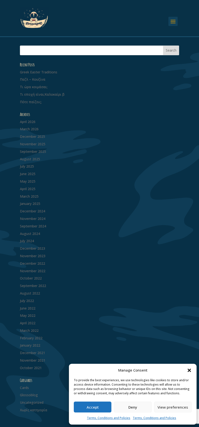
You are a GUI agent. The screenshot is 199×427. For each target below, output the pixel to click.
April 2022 (27, 323)
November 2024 (32, 218)
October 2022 (31, 278)
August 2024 (30, 233)
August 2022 (30, 293)
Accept (93, 407)
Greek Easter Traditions (38, 72)
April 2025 (27, 188)
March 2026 (29, 129)
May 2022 (27, 315)
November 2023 (32, 256)
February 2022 (31, 338)
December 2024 (32, 211)
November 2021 (32, 360)
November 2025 (32, 144)
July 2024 (27, 241)
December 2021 (32, 352)
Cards (24, 387)
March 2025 (29, 196)
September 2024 (33, 226)
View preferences (173, 407)
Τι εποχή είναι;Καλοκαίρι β (42, 94)
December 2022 (32, 263)
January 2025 (30, 203)
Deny (132, 407)
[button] (189, 370)
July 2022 (27, 300)
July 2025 (27, 166)
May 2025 (27, 181)
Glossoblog (29, 395)
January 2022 (30, 345)
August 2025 (30, 159)
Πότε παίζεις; (31, 102)
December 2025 (32, 136)
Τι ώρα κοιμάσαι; (34, 87)
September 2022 (33, 285)
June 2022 (27, 308)
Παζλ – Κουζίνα (32, 79)
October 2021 (31, 367)
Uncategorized (31, 402)
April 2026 (27, 121)
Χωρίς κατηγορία (33, 410)
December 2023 (32, 248)
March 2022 (29, 330)
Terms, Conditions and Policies (108, 418)
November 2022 (32, 271)
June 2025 (27, 173)
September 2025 (33, 151)
